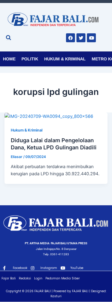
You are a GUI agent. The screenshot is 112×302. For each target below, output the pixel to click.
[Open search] (8, 37)
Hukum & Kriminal (65, 59)
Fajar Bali (8, 278)
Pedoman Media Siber (62, 278)
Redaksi (25, 278)
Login (38, 278)
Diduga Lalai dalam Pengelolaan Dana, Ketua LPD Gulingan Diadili (53, 144)
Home (9, 59)
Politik (30, 59)
